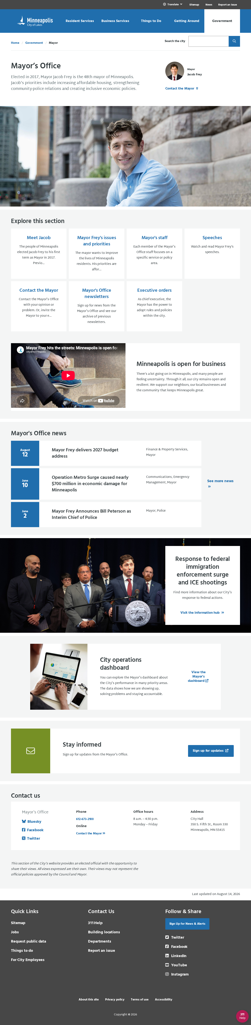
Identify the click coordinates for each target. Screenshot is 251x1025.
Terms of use (140, 999)
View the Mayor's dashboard (197, 676)
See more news (220, 481)
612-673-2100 (85, 819)
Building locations (104, 932)
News (209, 5)
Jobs (15, 932)
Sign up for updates (209, 751)
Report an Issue (227, 5)
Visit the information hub (200, 613)
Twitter (33, 839)
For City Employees (28, 960)
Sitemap (194, 5)
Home (15, 43)
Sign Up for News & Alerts (187, 923)
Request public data (28, 941)
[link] (173, 4)
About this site (89, 999)
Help (95, 923)
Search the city (175, 41)
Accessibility (163, 999)
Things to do (22, 951)
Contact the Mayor (180, 88)
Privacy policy (115, 999)
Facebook (35, 830)
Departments (99, 941)
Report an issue (101, 951)
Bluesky (34, 822)
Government (34, 43)
